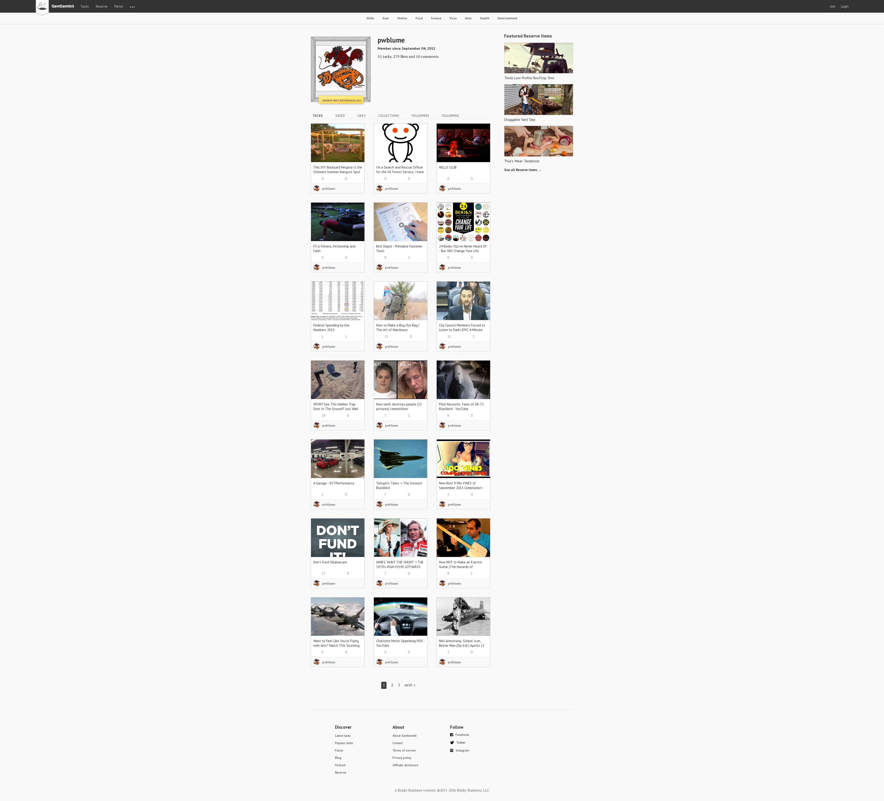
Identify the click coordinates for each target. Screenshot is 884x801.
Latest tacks (343, 736)
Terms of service (404, 750)
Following (450, 116)
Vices (453, 18)
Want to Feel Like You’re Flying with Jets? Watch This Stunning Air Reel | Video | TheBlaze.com (336, 645)
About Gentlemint (404, 736)
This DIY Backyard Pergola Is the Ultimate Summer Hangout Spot (337, 169)
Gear (385, 18)
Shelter (402, 18)
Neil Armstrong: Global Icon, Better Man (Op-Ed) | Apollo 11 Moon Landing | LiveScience (462, 645)
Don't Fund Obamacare (330, 562)
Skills (370, 18)
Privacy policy (402, 758)
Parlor (118, 6)
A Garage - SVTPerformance (333, 483)
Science (436, 18)
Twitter (461, 742)
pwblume (328, 188)
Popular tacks (344, 743)
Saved (340, 116)
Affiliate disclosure (405, 765)
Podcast (340, 765)
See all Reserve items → (523, 170)
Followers (420, 116)
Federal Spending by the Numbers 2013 (331, 327)
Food (419, 18)
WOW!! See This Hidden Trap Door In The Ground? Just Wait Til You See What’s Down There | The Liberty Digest (337, 411)
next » (409, 684)
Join (832, 6)
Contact (398, 743)
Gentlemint (56, 8)
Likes (362, 116)
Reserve (102, 6)
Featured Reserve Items (528, 36)
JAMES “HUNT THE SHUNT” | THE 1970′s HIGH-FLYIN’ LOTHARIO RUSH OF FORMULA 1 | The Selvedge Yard (400, 569)
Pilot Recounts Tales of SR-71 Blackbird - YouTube (461, 406)
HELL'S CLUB (448, 167)
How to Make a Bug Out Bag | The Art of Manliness (397, 327)
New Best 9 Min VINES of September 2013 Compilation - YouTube (461, 488)
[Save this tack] (356, 139)
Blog (338, 758)
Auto (468, 18)
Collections (388, 116)
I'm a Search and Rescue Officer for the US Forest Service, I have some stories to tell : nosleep (400, 172)
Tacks (84, 6)
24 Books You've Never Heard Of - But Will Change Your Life (463, 248)
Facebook (462, 734)
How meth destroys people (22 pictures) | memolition (399, 406)
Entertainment (507, 18)
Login (845, 6)
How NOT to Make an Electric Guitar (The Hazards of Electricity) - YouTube (460, 567)
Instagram (462, 750)
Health (484, 18)
